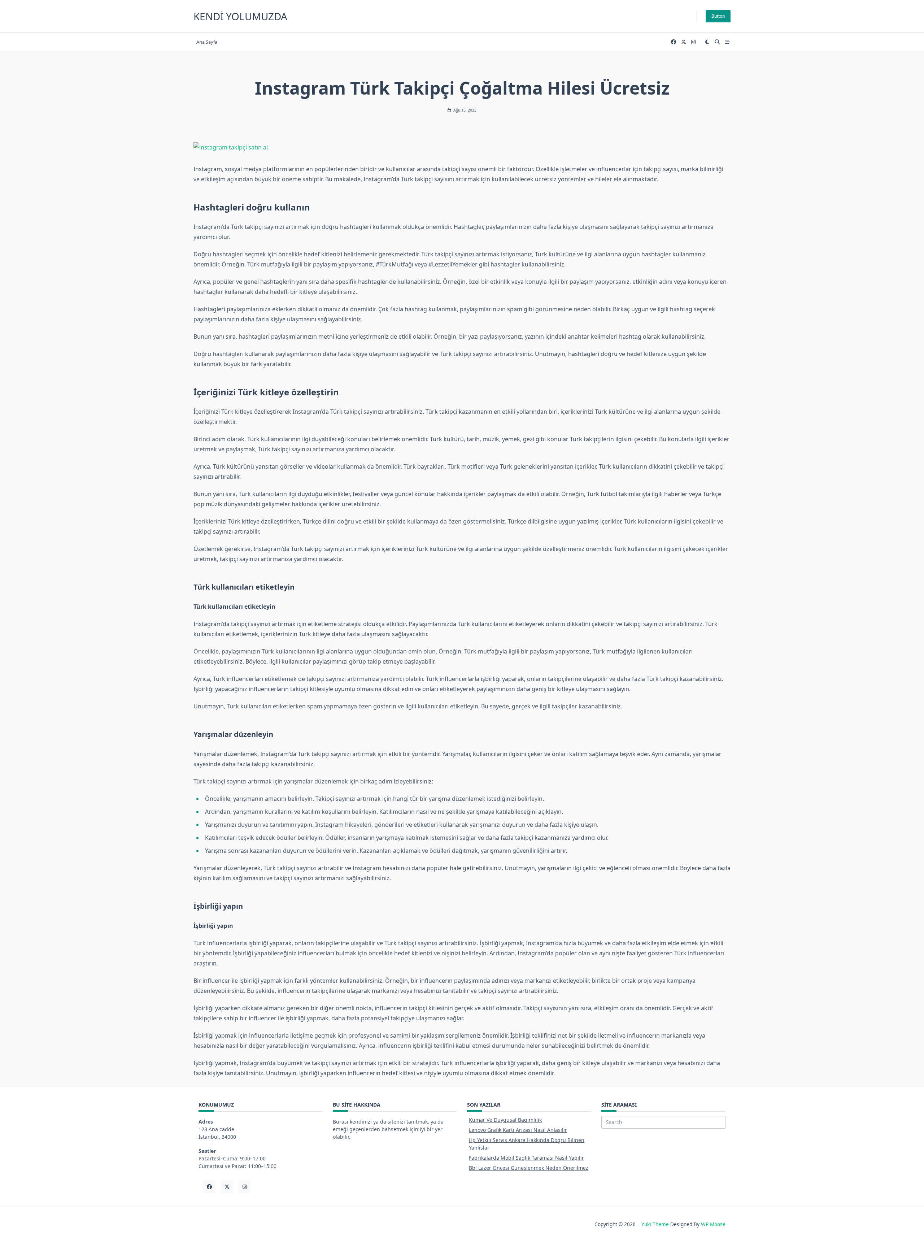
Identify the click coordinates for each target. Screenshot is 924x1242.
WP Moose (713, 1224)
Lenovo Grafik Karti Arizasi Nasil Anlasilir (518, 1129)
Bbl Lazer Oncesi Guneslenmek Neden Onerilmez (528, 1167)
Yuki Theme (655, 1224)
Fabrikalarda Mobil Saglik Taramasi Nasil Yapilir (526, 1157)
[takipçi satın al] (462, 147)
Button (718, 16)
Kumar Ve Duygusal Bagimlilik (505, 1119)
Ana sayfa (206, 42)
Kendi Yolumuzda (240, 16)
